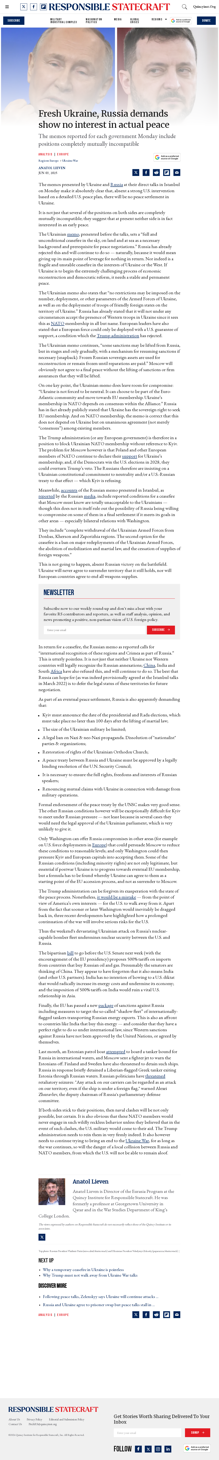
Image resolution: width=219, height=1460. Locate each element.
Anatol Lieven (51, 168)
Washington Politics (94, 21)
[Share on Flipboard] (166, 172)
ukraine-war (70, 160)
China (149, 665)
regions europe (48, 160)
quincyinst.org (204, 6)
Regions (157, 19)
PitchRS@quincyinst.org (43, 1424)
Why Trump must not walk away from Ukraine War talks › (91, 1275)
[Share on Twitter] (135, 172)
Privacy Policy (34, 1419)
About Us (14, 1419)
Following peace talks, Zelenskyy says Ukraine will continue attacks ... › (102, 1296)
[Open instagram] (158, 1449)
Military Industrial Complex (63, 21)
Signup (195, 1433)
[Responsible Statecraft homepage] (53, 1409)
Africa (56, 671)
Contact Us (15, 1424)
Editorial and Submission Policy (66, 1419)
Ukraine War (137, 1140)
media (89, 496)
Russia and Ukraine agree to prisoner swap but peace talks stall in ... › (100, 1304)
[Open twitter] (23, 6)
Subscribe (13, 21)
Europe (63, 154)
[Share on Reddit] (156, 172)
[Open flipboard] (43, 6)
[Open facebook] (33, 6)
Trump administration (118, 335)
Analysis (45, 154)
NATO (57, 323)
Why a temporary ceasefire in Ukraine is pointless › (84, 1269)
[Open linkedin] (167, 1449)
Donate (206, 21)
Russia (116, 184)
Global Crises (134, 21)
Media (118, 19)
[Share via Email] (176, 172)
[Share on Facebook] (146, 172)
